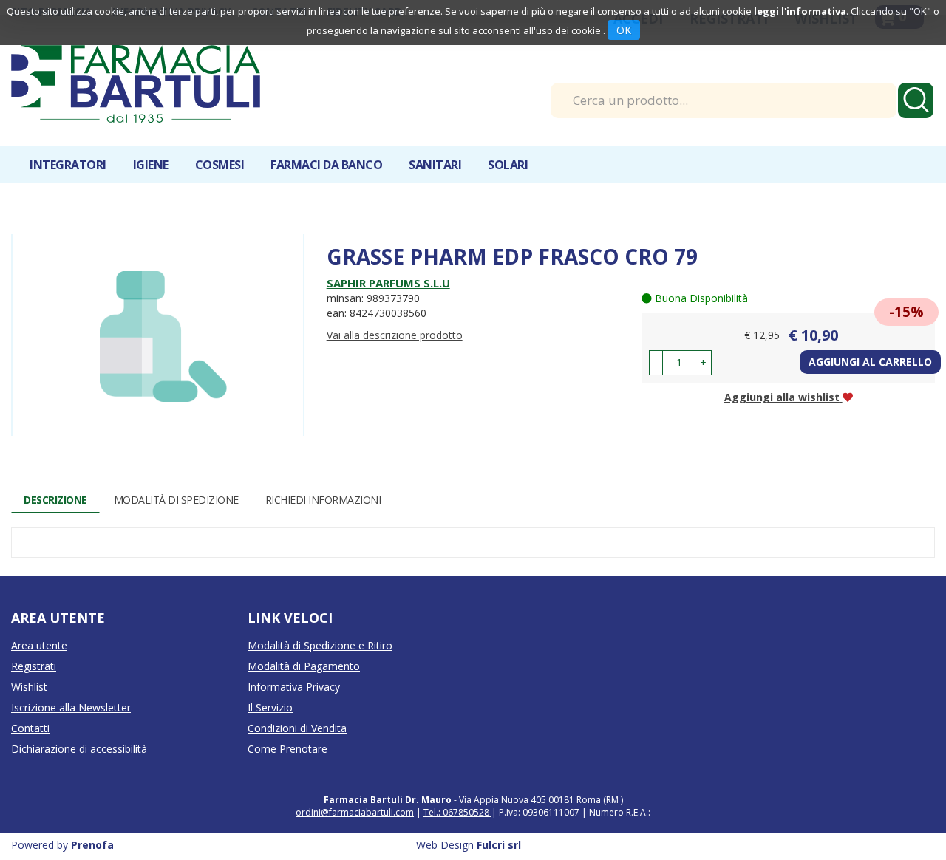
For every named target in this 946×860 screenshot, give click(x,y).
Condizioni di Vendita (297, 728)
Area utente (39, 645)
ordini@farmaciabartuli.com (355, 812)
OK (623, 30)
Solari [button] (508, 165)
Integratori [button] (68, 165)
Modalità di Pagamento (304, 666)
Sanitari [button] (435, 165)
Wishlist (29, 687)
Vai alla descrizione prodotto (395, 335)
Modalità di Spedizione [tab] (176, 500)
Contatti (30, 728)
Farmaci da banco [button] (326, 165)
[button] (656, 362)
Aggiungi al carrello (870, 362)
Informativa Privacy (294, 687)
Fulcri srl (499, 845)
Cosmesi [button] (220, 165)
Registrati (33, 666)
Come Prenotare (287, 749)
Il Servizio (270, 707)
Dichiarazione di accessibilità (79, 749)
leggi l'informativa (800, 11)
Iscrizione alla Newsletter (71, 707)
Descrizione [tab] (55, 500)
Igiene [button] (151, 165)
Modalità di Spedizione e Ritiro (320, 645)
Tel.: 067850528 (457, 812)
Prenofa (92, 845)
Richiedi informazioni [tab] (323, 500)
